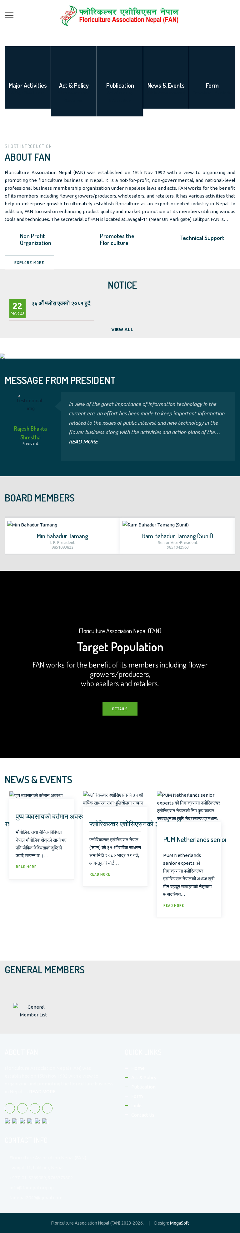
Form (137, 1096)
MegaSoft (179, 1223)
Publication (143, 1086)
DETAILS (120, 708)
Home (138, 1068)
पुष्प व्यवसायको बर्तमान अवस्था (52, 816)
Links (136, 1105)
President (30, 443)
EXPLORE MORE (29, 262)
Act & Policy (143, 1077)
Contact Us (142, 1115)
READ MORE (83, 441)
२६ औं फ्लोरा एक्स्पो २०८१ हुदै (60, 303)
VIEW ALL (122, 329)
